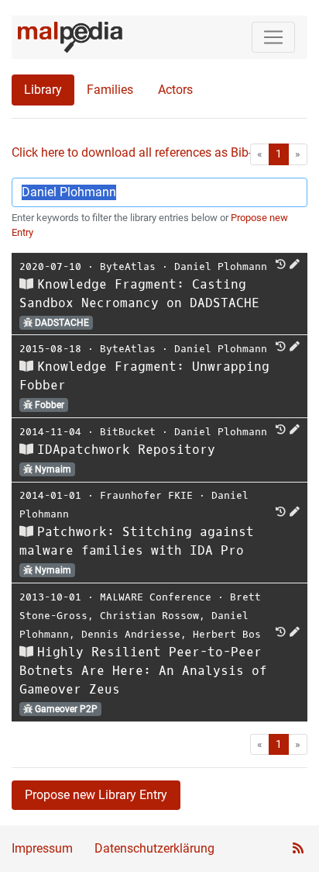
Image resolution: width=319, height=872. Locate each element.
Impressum (42, 848)
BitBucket (128, 431)
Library (43, 89)
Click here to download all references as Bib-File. (143, 152)
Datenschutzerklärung (154, 848)
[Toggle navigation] (273, 37)
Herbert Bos (227, 634)
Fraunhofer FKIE (146, 495)
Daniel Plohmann (220, 266)
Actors (175, 89)
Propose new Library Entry (96, 794)
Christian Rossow (149, 615)
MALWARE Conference (155, 597)
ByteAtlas (128, 266)
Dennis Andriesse (130, 634)
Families (110, 89)
